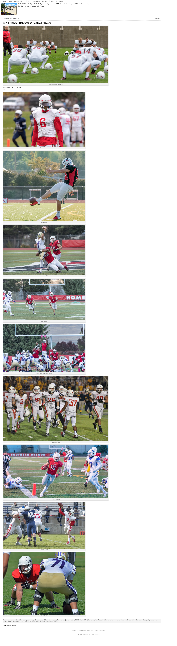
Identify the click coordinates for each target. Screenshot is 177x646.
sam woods (117, 620)
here (8, 90)
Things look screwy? (58, 1)
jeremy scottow (69, 620)
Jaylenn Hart (61, 620)
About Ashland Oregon (17, 1)
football (54, 620)
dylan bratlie (47, 620)
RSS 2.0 (23, 621)
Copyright (74, 630)
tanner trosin (154, 620)
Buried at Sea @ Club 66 (11, 18)
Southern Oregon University (129, 620)
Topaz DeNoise (95, 634)
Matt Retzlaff (99, 620)
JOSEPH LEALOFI (80, 620)
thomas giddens (7, 621)
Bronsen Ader (39, 620)
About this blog (34, 1)
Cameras (45, 1)
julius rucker (90, 620)
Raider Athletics (108, 620)
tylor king (16, 621)
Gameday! (157, 18)
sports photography (144, 620)
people (28, 620)
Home (4, 1)
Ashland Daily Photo (28, 3)
